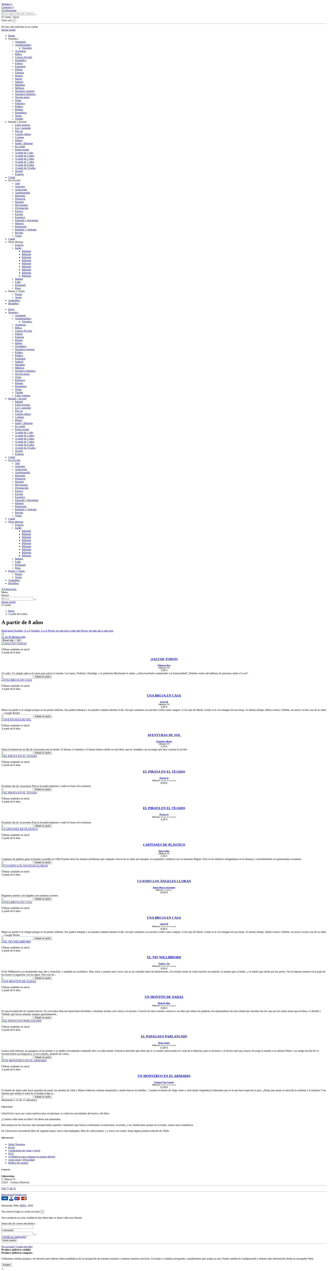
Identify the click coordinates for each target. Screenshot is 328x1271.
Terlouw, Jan (164, 963)
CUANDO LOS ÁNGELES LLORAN (164, 881)
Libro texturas (22, 124)
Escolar (19, 214)
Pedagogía (20, 226)
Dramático (20, 60)
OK (18, 640)
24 (6, 636)
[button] (13, 38)
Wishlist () (6, 4)
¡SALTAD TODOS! (164, 659)
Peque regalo (22, 149)
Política (19, 106)
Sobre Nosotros (16, 1144)
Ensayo (19, 211)
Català (11, 518)
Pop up (19, 131)
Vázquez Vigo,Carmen (164, 1082)
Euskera (19, 174)
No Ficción (14, 460)
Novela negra (22, 97)
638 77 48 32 (8, 1188)
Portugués (20, 285)
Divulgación (21, 208)
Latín (18, 282)
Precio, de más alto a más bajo (97, 630)
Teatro (18, 297)
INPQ (23, 1205)
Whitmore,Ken (164, 665)
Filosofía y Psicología (26, 220)
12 (3, 636)
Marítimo (20, 84)
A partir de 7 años (24, 161)
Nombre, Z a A (39, 630)
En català (20, 146)
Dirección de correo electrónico (18, 1223)
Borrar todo (8, 640)
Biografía (20, 195)
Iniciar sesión (9, 1240)
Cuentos (19, 137)
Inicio (11, 309)
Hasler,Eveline (164, 1003)
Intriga (18, 78)
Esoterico (20, 217)
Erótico (19, 63)
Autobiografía (22, 192)
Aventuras (20, 51)
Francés (19, 245)
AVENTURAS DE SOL (164, 735)
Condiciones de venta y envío (24, 1150)
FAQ (11, 1153)
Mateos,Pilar (164, 851)
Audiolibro (14, 580)
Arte (17, 183)
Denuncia (20, 198)
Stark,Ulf (164, 702)
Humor (19, 75)
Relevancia (7, 630)
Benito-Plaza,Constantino (164, 887)
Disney (19, 140)
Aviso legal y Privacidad (21, 1159)
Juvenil (19, 171)
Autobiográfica (23, 44)
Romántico (21, 112)
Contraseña (7, 1230)
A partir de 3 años (24, 155)
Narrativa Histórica (25, 94)
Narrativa (27, 48)
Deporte (19, 201)
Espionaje (20, 66)
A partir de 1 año (24, 152)
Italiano (19, 278)
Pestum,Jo (164, 778)
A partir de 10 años (25, 168)
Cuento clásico (23, 134)
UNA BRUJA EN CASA (164, 695)
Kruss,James (164, 1043)
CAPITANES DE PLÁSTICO (164, 844)
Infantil (19, 401)
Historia (19, 223)
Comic (11, 457)
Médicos (19, 88)
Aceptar (6, 1264)
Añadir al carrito (43, 676)
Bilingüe (26, 251)
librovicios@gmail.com (13, 1194)
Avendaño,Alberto (164, 741)
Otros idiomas (15, 521)
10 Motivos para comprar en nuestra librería (31, 1156)
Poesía (18, 294)
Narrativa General (24, 91)
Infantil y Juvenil (17, 398)
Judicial (19, 81)
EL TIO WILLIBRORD (164, 957)
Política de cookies (18, 1162)
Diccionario (21, 205)
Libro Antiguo (22, 395)
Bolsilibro (13, 583)
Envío (11, 1147)
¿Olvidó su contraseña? (13, 1236)
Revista (19, 232)
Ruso (18, 288)
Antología (20, 41)
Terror (18, 115)
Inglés (18, 248)
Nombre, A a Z (22, 630)
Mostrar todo (18, 636)
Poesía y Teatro (16, 571)
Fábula (18, 69)
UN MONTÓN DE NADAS (164, 997)
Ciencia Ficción (23, 57)
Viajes (18, 235)
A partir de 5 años (24, 158)
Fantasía (19, 72)
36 (10, 636)
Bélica (18, 54)
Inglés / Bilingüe (24, 143)
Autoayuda (21, 189)
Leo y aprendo (23, 128)
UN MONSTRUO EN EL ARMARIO (164, 1076)
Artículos (20, 186)
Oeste (18, 100)
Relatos (19, 109)
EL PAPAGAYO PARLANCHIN (164, 1036)
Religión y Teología (25, 229)
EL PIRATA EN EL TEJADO (164, 771)
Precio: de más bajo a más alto (64, 630)
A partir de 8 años (24, 165)
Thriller (19, 118)
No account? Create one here (17, 1246)
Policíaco (20, 103)
